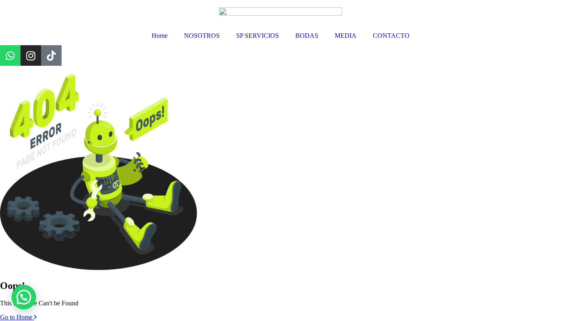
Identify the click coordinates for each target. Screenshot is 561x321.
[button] (23, 297)
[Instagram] (31, 55)
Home (160, 35)
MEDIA (345, 35)
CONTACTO (391, 35)
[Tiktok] (51, 55)
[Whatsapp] (10, 55)
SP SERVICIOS (257, 35)
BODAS (306, 35)
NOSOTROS (202, 35)
